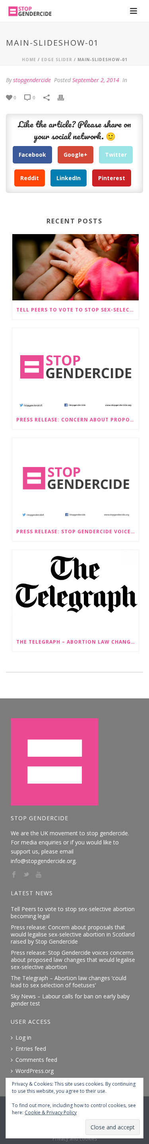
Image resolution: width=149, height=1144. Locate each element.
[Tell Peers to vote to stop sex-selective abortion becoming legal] (75, 267)
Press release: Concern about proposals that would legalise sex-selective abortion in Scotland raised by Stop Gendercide (77, 419)
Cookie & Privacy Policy (51, 1112)
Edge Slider (56, 59)
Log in (23, 1037)
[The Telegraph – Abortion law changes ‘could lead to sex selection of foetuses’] (75, 591)
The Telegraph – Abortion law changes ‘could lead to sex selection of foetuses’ (77, 641)
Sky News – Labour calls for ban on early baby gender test (70, 1000)
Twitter (116, 154)
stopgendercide (32, 80)
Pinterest (111, 178)
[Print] (65, 97)
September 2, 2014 (95, 80)
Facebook (32, 154)
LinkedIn (68, 178)
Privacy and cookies (74, 1139)
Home (29, 59)
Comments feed (36, 1059)
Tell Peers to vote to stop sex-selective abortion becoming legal (77, 309)
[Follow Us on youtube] (38, 875)
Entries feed (30, 1048)
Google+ (75, 154)
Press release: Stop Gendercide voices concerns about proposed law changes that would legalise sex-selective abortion (77, 531)
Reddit (29, 178)
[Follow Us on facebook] (14, 875)
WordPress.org (34, 1071)
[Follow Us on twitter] (26, 875)
